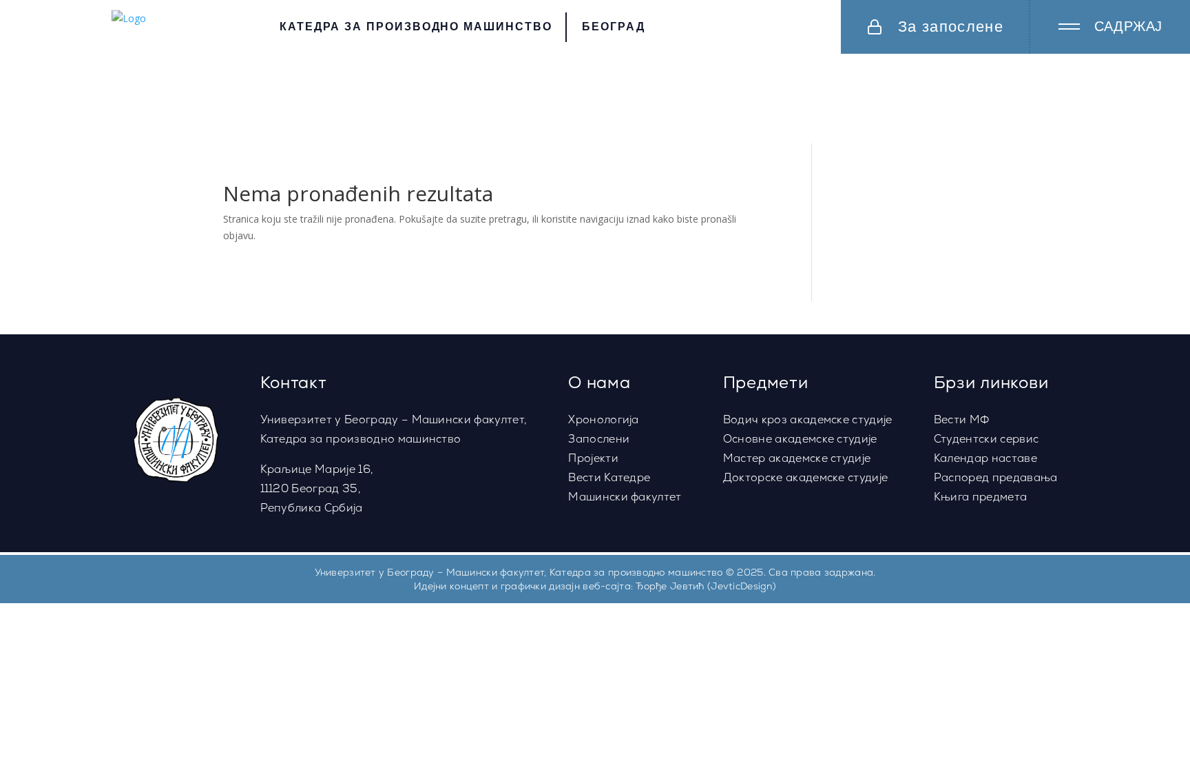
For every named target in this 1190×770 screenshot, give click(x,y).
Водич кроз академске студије (807, 419)
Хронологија (603, 419)
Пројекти (593, 458)
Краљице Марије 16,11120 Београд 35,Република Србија (317, 488)
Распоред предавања (996, 477)
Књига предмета (980, 496)
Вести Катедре (609, 477)
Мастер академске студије (797, 458)
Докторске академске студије (805, 477)
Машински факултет (624, 496)
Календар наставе (985, 458)
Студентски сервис (986, 439)
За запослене (950, 26)
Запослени (598, 439)
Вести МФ (962, 419)
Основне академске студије (800, 439)
